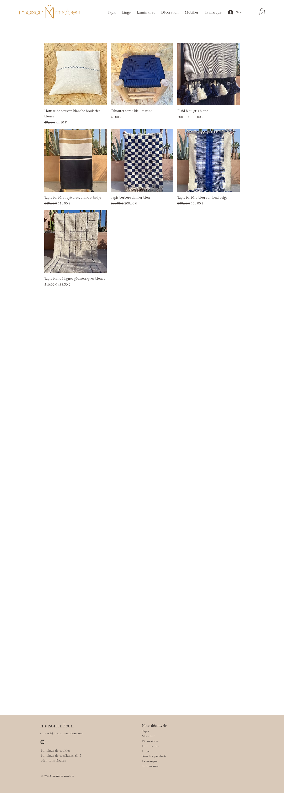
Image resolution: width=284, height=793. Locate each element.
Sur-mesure (150, 766)
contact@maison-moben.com (61, 733)
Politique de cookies (55, 750)
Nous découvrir (154, 726)
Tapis (145, 731)
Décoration (150, 741)
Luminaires (150, 746)
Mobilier (148, 736)
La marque (150, 761)
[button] (262, 11)
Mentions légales (53, 760)
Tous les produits (154, 756)
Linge (146, 751)
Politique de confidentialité (61, 755)
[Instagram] (42, 741)
